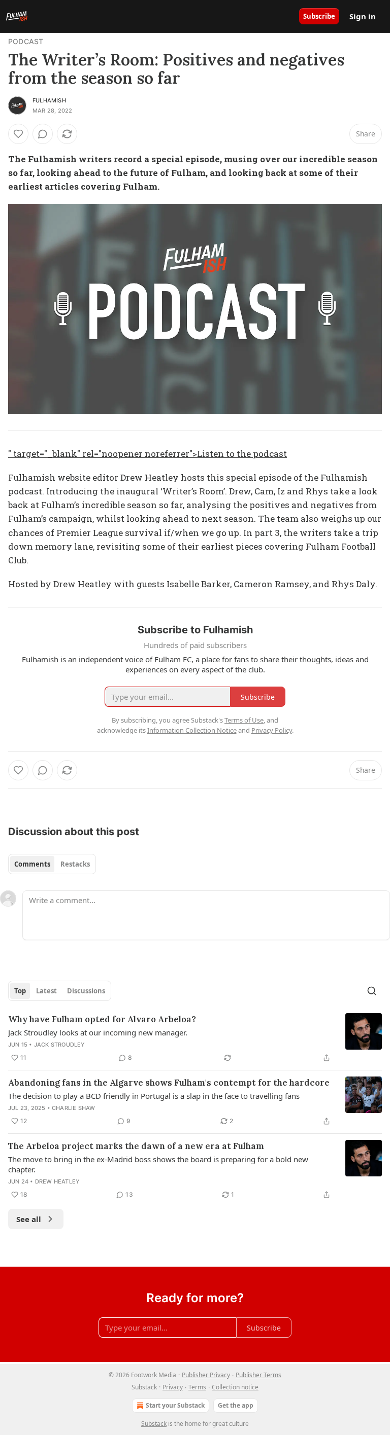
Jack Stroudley (59, 1044)
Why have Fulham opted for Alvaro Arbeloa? (102, 1019)
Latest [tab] (46, 990)
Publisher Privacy (206, 1375)
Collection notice (235, 1387)
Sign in (362, 16)
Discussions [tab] (86, 990)
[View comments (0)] (42, 134)
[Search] (372, 991)
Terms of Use (244, 720)
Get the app (235, 1405)
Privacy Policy (271, 730)
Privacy (172, 1387)
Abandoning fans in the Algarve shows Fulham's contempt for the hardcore (169, 1082)
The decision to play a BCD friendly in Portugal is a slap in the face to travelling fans (154, 1096)
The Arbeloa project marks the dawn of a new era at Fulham (136, 1146)
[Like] (18, 134)
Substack (154, 1423)
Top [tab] (20, 990)
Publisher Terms (258, 1375)
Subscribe (319, 16)
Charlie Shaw (73, 1107)
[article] (195, 1038)
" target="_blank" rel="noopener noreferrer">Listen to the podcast (147, 453)
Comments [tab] (32, 864)
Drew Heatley (57, 1181)
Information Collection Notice (192, 730)
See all (28, 1219)
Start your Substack (175, 1405)
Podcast (25, 41)
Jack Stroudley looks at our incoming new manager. (97, 1032)
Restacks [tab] (75, 864)
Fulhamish (49, 100)
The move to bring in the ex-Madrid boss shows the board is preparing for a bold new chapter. (158, 1164)
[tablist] (52, 864)
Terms (197, 1387)
